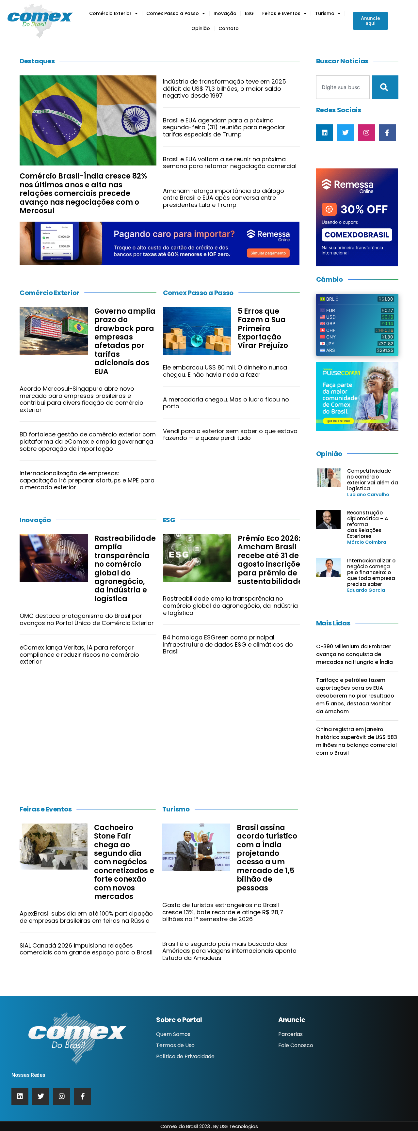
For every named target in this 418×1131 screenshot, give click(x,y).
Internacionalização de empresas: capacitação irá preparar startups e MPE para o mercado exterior (87, 480)
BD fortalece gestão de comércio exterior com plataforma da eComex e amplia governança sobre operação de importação (88, 441)
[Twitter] (345, 132)
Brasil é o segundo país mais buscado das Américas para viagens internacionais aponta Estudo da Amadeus (229, 951)
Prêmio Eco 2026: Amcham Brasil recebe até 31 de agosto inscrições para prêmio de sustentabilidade (271, 560)
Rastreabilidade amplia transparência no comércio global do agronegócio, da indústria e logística (125, 568)
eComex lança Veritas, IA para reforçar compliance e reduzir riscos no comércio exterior (79, 654)
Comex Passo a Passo (172, 13)
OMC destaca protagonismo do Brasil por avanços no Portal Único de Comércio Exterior (87, 619)
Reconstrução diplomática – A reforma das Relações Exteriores (367, 524)
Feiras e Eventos (281, 13)
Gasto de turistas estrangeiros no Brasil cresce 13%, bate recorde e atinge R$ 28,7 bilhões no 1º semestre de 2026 (222, 912)
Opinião (200, 28)
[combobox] (343, 87)
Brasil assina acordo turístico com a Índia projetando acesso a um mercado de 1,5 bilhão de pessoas (267, 858)
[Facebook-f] (387, 132)
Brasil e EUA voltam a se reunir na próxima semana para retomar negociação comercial (230, 162)
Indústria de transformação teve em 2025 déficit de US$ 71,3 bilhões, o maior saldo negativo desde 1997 (224, 88)
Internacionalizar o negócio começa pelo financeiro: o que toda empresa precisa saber (371, 572)
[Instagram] (366, 132)
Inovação (225, 13)
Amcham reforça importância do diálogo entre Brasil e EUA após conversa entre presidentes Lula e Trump (223, 198)
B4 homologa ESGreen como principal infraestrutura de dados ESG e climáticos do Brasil (228, 644)
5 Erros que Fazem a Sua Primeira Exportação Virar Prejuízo (263, 328)
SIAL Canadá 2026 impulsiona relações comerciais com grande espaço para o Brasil (86, 949)
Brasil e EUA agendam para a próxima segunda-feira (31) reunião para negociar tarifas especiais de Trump (224, 127)
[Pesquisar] (385, 87)
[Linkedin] (324, 132)
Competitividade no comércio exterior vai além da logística (372, 479)
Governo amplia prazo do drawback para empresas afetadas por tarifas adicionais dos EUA (124, 341)
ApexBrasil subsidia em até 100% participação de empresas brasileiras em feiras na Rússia (86, 917)
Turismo (324, 13)
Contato (228, 28)
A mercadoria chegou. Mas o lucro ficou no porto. (226, 403)
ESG (249, 13)
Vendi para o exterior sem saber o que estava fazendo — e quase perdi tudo (230, 434)
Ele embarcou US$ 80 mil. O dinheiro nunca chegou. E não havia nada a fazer (225, 371)
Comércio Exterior (110, 13)
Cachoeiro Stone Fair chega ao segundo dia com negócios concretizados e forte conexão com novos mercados (124, 862)
